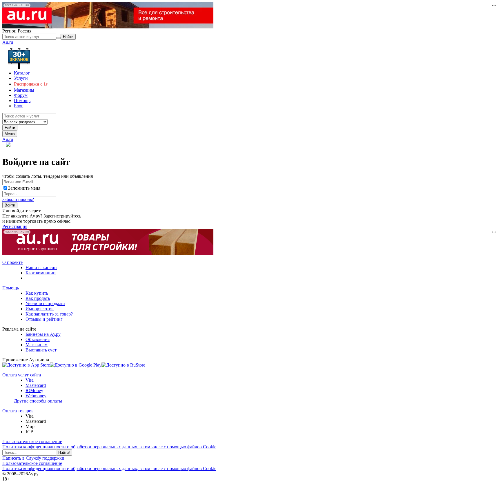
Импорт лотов (40, 308)
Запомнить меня (24, 188)
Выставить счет (41, 349)
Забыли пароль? (18, 199)
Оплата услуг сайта (21, 374)
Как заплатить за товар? (49, 313)
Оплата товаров (18, 410)
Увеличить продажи (45, 303)
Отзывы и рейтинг (44, 319)
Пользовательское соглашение (32, 441)
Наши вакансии (41, 267)
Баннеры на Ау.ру (43, 334)
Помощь (10, 287)
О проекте (12, 262)
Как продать (38, 298)
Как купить (37, 293)
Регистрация (14, 226)
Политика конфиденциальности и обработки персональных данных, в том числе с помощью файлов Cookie (109, 446)
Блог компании (41, 272)
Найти (10, 128)
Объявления (38, 339)
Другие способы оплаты (38, 400)
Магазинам (37, 344)
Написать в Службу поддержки (33, 458)
